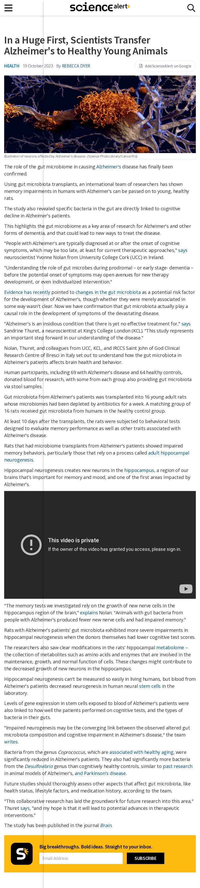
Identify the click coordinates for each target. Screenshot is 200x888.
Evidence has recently (27, 292)
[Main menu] (8, 7)
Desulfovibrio (38, 766)
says (24, 808)
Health (12, 66)
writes (11, 742)
